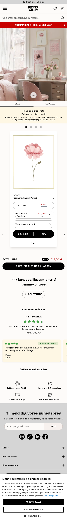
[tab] (55, 9)
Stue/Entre (35, 294)
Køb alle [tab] (50, 103)
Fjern (33, 243)
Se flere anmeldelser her (33, 369)
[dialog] (33, 497)
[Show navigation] (4, 8)
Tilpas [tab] (16, 103)
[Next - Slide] (64, 235)
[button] (33, 95)
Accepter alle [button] (33, 502)
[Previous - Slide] (2, 235)
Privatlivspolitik (51, 495)
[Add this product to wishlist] (53, 198)
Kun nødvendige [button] (33, 509)
